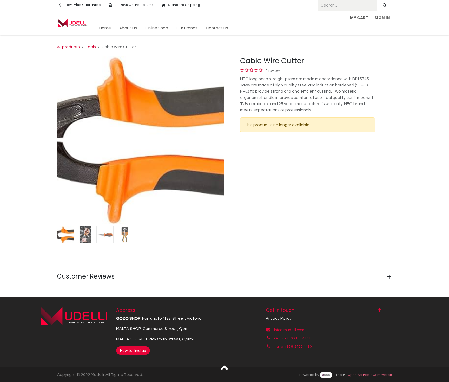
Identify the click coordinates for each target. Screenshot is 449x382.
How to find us (133, 350)
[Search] (384, 5)
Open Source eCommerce (370, 375)
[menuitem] (105, 28)
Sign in (382, 18)
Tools (90, 47)
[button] (65, 140)
